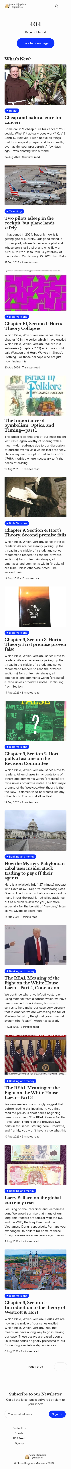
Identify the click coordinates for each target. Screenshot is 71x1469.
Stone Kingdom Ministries (32, 1463)
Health (13, 110)
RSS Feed (19, 1438)
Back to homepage (36, 43)
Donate (19, 1433)
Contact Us (19, 1428)
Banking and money (21, 856)
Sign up (19, 1443)
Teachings (16, 211)
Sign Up (57, 1414)
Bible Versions (18, 316)
